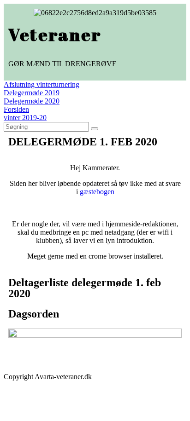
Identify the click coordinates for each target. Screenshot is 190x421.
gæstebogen (97, 192)
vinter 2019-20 (25, 117)
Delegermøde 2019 (31, 93)
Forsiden (16, 109)
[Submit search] (94, 128)
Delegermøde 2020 (31, 101)
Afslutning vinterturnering (41, 84)
